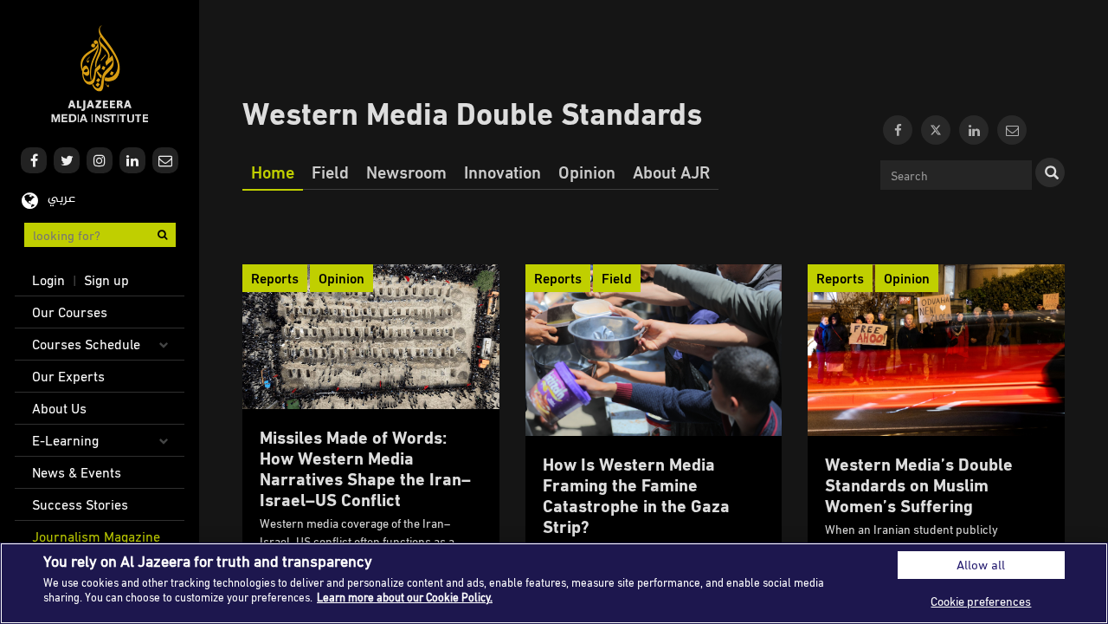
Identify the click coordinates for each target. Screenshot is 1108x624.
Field (330, 171)
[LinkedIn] (974, 130)
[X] (935, 130)
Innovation (502, 171)
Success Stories (80, 504)
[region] (554, 583)
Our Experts (68, 376)
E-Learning (65, 440)
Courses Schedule (86, 344)
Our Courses (69, 312)
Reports (275, 278)
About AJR (671, 171)
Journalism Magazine (96, 536)
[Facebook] (897, 130)
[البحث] (1050, 172)
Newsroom (406, 171)
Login (48, 280)
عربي (61, 199)
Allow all (981, 564)
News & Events (76, 472)
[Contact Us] (1012, 130)
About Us (59, 408)
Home (272, 171)
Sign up (106, 280)
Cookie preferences (981, 601)
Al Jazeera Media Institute (100, 74)
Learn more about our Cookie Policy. (405, 597)
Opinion (586, 171)
